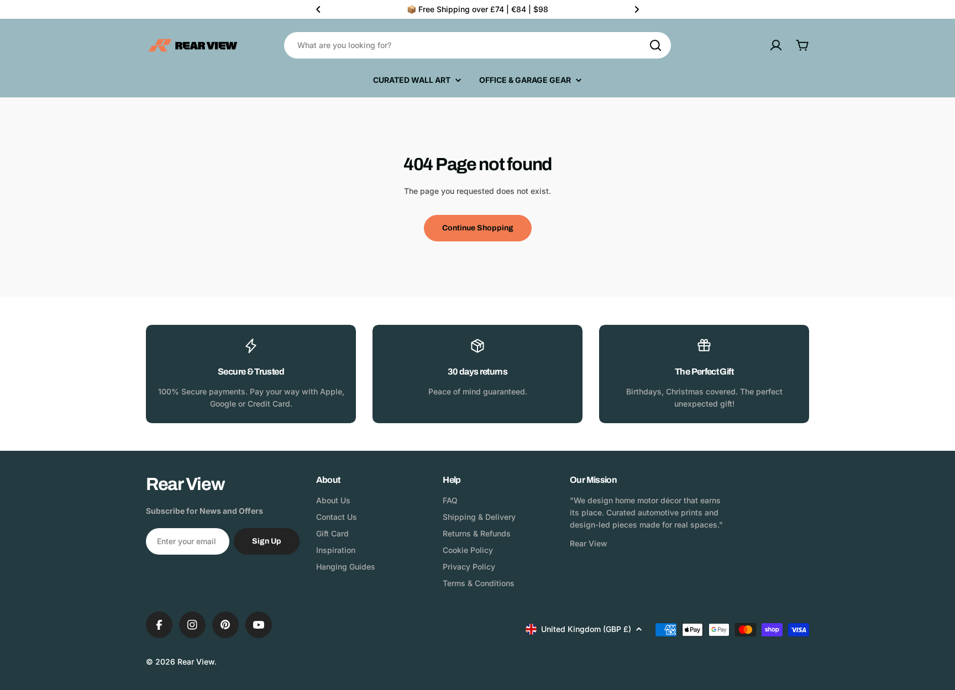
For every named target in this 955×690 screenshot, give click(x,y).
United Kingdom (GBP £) (586, 629)
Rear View (195, 661)
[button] (318, 9)
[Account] (776, 45)
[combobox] (477, 45)
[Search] (655, 45)
